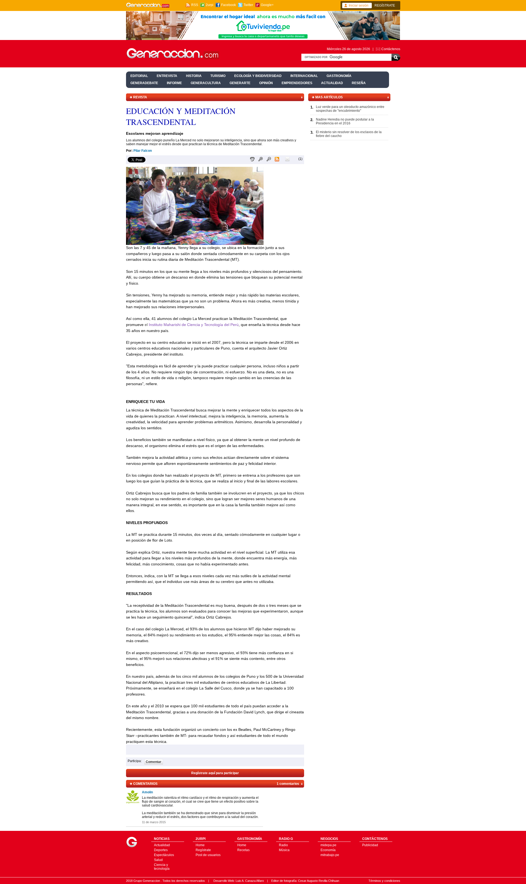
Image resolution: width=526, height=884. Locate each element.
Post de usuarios (208, 855)
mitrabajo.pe (330, 855)
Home (200, 845)
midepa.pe (328, 845)
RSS (194, 5)
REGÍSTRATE (385, 5)
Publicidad (370, 845)
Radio (283, 845)
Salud (158, 860)
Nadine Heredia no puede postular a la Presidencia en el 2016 (345, 121)
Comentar (153, 762)
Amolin (147, 792)
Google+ (267, 5)
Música (284, 850)
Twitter (248, 5)
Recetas (243, 850)
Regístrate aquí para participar (215, 773)
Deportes (161, 850)
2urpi (209, 5)
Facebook (228, 5)
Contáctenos (390, 49)
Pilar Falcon (142, 151)
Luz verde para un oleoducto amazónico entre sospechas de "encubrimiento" (350, 109)
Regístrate (203, 850)
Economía (328, 850)
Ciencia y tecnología (162, 867)
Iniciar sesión (358, 5)
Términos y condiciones (384, 880)
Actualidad (162, 845)
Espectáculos (164, 855)
